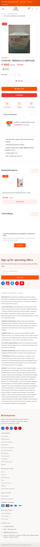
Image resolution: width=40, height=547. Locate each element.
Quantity (4, 74)
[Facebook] (3, 283)
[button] (19, 39)
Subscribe (20, 277)
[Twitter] (12, 283)
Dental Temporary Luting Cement (27, 337)
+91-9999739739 (8, 526)
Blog (2, 480)
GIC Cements (15, 335)
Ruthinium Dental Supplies (29, 386)
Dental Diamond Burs (11, 353)
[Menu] (3, 9)
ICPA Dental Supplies (25, 381)
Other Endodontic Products (9, 303)
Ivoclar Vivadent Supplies (14, 368)
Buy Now (20, 95)
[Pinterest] (17, 283)
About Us (3, 474)
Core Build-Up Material (26, 345)
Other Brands (23, 397)
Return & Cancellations (7, 499)
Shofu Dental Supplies (17, 390)
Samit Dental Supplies (7, 388)
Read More (20, 245)
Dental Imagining (28, 360)
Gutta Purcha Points (7, 301)
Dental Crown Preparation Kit (27, 353)
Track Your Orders (6, 483)
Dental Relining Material (15, 360)
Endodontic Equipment (22, 299)
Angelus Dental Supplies (21, 379)
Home (2, 472)
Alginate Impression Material (25, 321)
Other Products (5, 456)
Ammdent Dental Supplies (18, 392)
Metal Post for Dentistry (25, 343)
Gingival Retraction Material (9, 328)
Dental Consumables (17, 365)
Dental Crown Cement (26, 335)
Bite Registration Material (28, 325)
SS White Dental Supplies (30, 375)
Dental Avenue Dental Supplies (10, 370)
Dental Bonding (18, 307)
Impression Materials (7, 442)
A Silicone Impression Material (27, 323)
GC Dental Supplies (12, 381)
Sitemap (3, 486)
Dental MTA (33, 299)
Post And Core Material (7, 447)
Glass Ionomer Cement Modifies (20, 333)
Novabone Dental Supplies (29, 394)
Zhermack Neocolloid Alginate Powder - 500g (16, 192)
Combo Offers (5, 516)
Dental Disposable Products (20, 362)
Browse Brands (5, 477)
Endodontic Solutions (30, 301)
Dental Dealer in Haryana (8, 488)
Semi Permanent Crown (8, 340)
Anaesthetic (4, 459)
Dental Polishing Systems (8, 315)
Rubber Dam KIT (19, 301)
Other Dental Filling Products (25, 315)
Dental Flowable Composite (28, 311)
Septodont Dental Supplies (28, 377)
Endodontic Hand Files (17, 297)
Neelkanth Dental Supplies (14, 399)
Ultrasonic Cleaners (20, 358)
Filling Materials (5, 439)
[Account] (33, 9)
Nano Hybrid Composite (19, 309)
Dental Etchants (28, 307)
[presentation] (31, 114)
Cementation (4, 444)
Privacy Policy (5, 496)
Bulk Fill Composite (13, 311)
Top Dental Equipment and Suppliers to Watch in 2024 (19, 234)
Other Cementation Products (24, 340)
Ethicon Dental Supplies (14, 394)
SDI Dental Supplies (26, 370)
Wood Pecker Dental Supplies (22, 401)
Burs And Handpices (6, 450)
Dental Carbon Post (14, 345)
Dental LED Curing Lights (8, 313)
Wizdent (3, 464)
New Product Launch (6, 461)
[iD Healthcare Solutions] (15, 9)
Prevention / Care (30, 356)
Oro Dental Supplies (17, 383)
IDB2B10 (29, 2)
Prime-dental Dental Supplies (9, 397)
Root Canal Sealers (10, 299)
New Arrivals (4, 519)
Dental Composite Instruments (26, 313)
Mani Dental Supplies (7, 379)
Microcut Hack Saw (18, 356)
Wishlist (20, 81)
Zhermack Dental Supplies (14, 375)
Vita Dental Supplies (7, 401)
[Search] (37, 9)
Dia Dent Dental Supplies (18, 372)
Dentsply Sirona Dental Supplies (10, 377)
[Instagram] (7, 283)
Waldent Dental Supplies (30, 399)
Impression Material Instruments (11, 325)
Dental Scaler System (7, 358)
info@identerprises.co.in (10, 532)
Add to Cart (20, 89)
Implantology (4, 453)
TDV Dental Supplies (21, 388)
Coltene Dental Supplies (29, 368)
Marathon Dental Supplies (18, 403)
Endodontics (4, 436)
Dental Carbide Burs (22, 350)
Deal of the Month (6, 513)
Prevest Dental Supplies (14, 386)
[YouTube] (22, 283)
